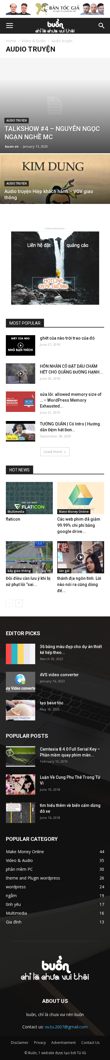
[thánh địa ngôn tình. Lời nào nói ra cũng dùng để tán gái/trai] (80, 557)
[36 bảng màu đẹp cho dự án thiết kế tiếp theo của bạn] (20, 654)
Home (11, 40)
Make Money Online (74, 511)
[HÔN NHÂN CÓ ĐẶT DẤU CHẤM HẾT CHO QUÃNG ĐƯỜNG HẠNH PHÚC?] (20, 373)
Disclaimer (19, 1042)
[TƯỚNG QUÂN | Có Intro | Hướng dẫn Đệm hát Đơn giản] (20, 431)
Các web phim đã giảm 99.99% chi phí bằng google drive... (78, 525)
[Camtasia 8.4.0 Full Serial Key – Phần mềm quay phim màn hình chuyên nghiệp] (20, 756)
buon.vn (12, 146)
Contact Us (90, 1042)
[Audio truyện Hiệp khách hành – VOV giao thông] (55, 195)
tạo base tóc (51, 703)
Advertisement (63, 1042)
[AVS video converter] (20, 682)
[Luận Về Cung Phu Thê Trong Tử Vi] (20, 784)
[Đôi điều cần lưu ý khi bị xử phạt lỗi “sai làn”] (29, 557)
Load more (53, 451)
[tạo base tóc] (20, 710)
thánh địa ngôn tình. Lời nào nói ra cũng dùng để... (79, 584)
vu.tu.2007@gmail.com (66, 1027)
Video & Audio (34, 40)
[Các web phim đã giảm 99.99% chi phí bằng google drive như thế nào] (80, 498)
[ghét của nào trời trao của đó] (20, 345)
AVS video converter (59, 674)
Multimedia (16, 511)
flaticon (13, 519)
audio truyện (16, 120)
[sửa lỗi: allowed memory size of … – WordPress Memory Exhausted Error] (20, 401)
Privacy (40, 1042)
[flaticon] (29, 498)
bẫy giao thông (19, 571)
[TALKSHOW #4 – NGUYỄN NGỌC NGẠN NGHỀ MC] (55, 105)
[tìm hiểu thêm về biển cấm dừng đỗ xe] (20, 812)
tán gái (64, 571)
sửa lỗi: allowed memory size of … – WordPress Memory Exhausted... (70, 400)
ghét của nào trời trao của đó (67, 338)
